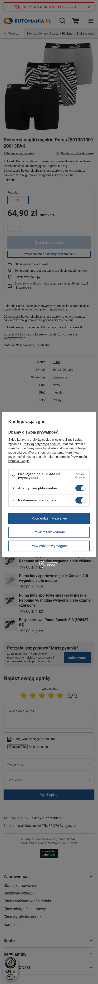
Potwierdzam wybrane (49, 532)
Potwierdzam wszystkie (49, 518)
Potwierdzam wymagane (49, 546)
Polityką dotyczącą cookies (42, 444)
